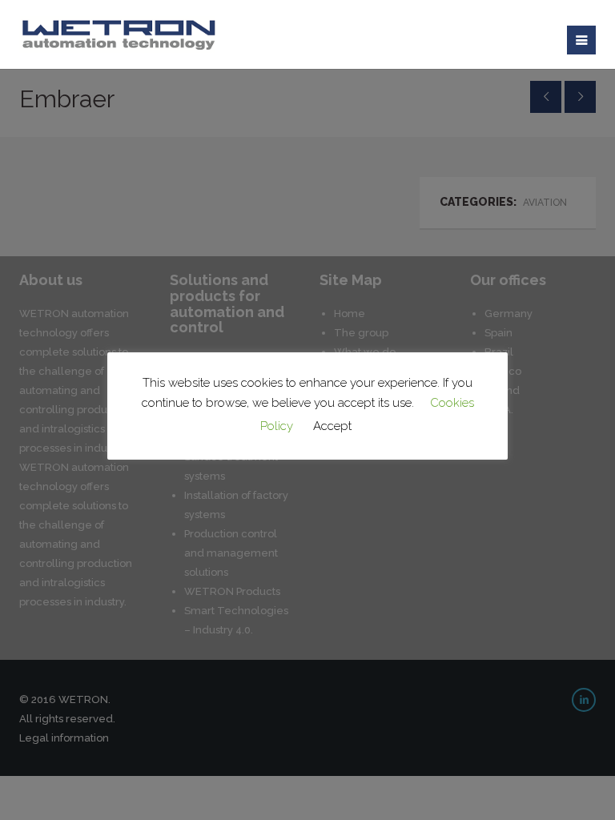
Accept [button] (332, 426)
